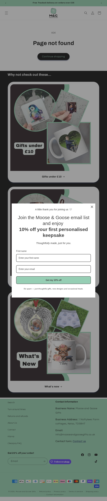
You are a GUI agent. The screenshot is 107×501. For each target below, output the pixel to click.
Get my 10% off (53, 280)
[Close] (92, 206)
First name (21, 251)
